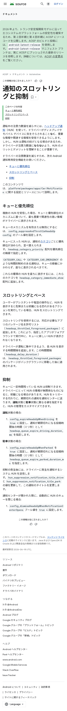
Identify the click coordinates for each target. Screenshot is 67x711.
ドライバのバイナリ (13, 590)
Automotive (34, 74)
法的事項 (45, 687)
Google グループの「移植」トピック (21, 635)
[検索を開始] (42, 4)
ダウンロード (9, 575)
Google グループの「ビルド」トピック (23, 630)
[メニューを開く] (5, 4)
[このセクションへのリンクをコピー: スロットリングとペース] (48, 296)
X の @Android (10, 604)
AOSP (5, 74)
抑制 (11, 178)
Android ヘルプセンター (15, 649)
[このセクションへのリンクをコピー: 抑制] (13, 380)
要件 (5, 570)
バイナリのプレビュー (14, 580)
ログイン (58, 3)
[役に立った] (36, 80)
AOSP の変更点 (54, 56)
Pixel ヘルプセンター (13, 654)
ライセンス (10, 692)
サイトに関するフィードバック (20, 697)
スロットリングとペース (23, 172)
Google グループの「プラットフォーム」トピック (28, 625)
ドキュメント (10, 14)
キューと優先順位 (19, 166)
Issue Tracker (9, 675)
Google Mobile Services (15, 664)
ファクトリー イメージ (14, 585)
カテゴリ (45, 241)
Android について (12, 687)
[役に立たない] (40, 80)
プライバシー (26, 692)
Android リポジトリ (13, 565)
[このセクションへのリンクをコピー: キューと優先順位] (37, 206)
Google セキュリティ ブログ (17, 620)
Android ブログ (10, 614)
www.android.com (12, 659)
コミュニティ (31, 687)
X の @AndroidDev (12, 609)
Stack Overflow (11, 670)
